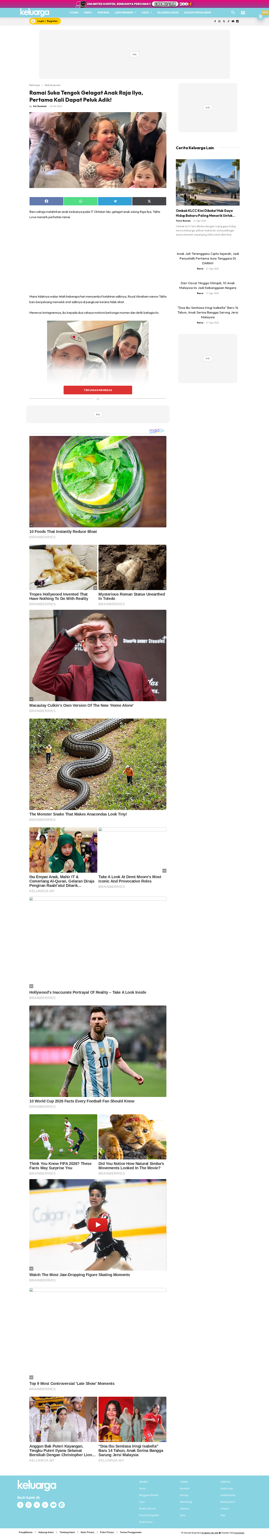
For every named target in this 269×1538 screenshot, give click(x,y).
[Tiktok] (228, 21)
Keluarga (34, 85)
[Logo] (34, 12)
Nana (200, 268)
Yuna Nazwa (183, 220)
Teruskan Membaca (98, 390)
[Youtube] (233, 21)
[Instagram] (219, 21)
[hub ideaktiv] (243, 11)
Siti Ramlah (40, 106)
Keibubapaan (52, 85)
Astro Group (239, 1533)
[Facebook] (215, 21)
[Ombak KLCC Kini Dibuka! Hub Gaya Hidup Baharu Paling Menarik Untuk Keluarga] (208, 182)
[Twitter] (224, 21)
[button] (233, 12)
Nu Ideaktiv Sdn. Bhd (209, 1533)
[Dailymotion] (237, 21)
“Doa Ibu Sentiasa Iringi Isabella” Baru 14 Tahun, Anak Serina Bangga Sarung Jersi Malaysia (207, 312)
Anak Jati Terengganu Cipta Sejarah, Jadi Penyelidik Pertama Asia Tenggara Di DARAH (208, 258)
